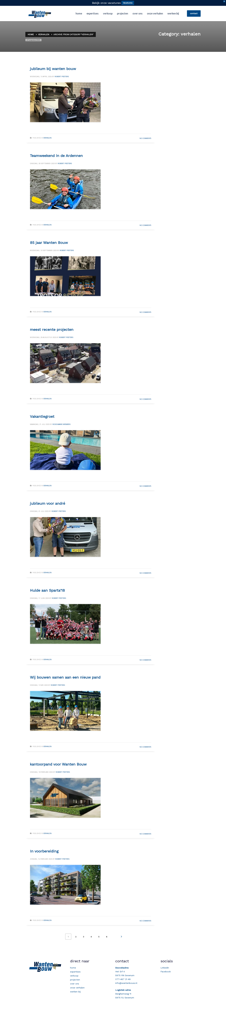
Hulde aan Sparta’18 (47, 590)
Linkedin (165, 967)
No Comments (145, 138)
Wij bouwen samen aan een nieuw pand (65, 677)
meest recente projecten (51, 329)
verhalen (47, 138)
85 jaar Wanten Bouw (49, 242)
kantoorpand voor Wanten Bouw (58, 764)
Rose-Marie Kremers (62, 424)
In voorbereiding (44, 851)
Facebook (166, 971)
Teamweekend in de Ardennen (56, 155)
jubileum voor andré (47, 503)
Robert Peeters (62, 77)
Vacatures (128, 3)
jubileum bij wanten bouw (53, 69)
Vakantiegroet (42, 416)
